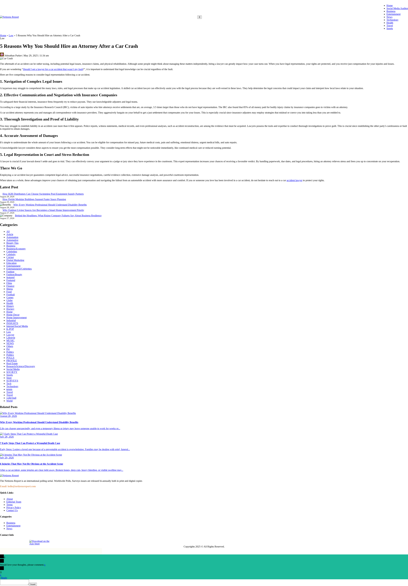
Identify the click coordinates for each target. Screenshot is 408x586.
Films (9, 283)
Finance (10, 286)
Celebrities (11, 251)
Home (389, 5)
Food (9, 291)
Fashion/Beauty (14, 274)
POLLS (10, 357)
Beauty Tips (12, 243)
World (9, 400)
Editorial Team (13, 501)
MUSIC (10, 340)
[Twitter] (17, 542)
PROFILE (11, 360)
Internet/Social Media (17, 326)
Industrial (11, 320)
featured (10, 277)
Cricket (10, 257)
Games (9, 297)
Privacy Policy (13, 507)
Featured (10, 280)
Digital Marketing (15, 260)
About (9, 499)
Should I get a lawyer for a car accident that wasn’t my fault (53, 69)
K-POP (10, 329)
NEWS (10, 343)
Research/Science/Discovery (20, 366)
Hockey (10, 309)
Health (389, 22)
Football (10, 294)
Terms (9, 504)
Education (11, 263)
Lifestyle (10, 337)
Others (9, 346)
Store (9, 377)
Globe (9, 300)
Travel (389, 25)
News (389, 17)
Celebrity (11, 254)
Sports (389, 28)
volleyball (11, 398)
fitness (9, 289)
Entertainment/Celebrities (19, 268)
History (10, 306)
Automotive (12, 240)
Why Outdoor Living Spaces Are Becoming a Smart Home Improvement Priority (43, 210)
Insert (33, 584)
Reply (4, 577)
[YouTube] (24, 542)
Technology (392, 19)
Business (390, 11)
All (8, 231)
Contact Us (12, 510)
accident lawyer (294, 180)
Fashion (10, 271)
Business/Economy (16, 248)
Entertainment (393, 14)
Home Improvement (16, 317)
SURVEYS (12, 380)
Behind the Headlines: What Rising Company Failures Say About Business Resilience (58, 215)
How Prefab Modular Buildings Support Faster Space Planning (34, 199)
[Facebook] (2, 542)
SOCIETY (11, 372)
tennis (9, 389)
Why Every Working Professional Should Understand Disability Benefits (50, 204)
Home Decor (12, 314)
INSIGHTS (12, 323)
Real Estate (12, 363)
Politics (10, 352)
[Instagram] (10, 542)
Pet (8, 349)
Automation (12, 237)
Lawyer (10, 334)
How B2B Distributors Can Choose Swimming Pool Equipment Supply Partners (43, 194)
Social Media (13, 369)
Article (9, 234)
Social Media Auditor (397, 8)
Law (11, 35)
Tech (8, 383)
